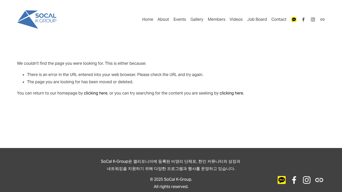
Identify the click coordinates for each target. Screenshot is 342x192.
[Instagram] (312, 19)
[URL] (293, 19)
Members (216, 19)
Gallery (197, 19)
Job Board (257, 19)
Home (147, 19)
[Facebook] (303, 19)
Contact (278, 19)
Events (180, 19)
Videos (236, 19)
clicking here (95, 93)
